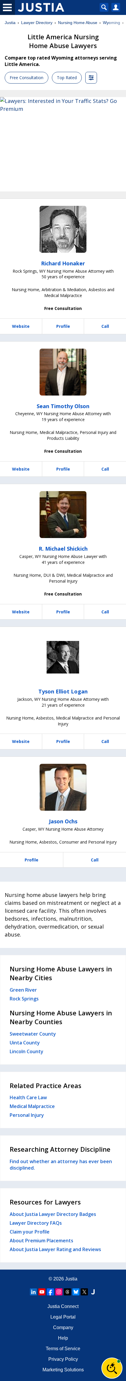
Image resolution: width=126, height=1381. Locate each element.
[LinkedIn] (33, 1291)
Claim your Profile (30, 1232)
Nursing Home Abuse (77, 22)
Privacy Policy (63, 1359)
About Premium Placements (41, 1240)
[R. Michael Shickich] (63, 514)
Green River (23, 990)
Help (63, 1338)
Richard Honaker (63, 263)
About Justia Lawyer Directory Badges (53, 1214)
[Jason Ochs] (63, 787)
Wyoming (111, 22)
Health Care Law (28, 1097)
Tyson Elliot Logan (63, 691)
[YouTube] (41, 1291)
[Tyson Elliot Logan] (63, 657)
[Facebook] (50, 1291)
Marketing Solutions (63, 1369)
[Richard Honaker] (63, 229)
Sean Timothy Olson (63, 406)
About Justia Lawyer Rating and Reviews (55, 1249)
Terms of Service (63, 1348)
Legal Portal (63, 1316)
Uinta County (25, 1042)
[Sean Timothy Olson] (63, 372)
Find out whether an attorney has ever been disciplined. (61, 1164)
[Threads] (67, 1291)
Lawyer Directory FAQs (36, 1223)
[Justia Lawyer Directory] (92, 1291)
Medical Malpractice (32, 1106)
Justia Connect (63, 1306)
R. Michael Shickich (63, 548)
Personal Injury (27, 1115)
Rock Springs (24, 998)
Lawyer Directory (36, 22)
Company (63, 1327)
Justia (10, 22)
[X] (84, 1291)
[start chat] (111, 1368)
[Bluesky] (75, 1291)
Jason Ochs (63, 821)
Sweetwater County (33, 1034)
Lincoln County (26, 1051)
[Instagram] (58, 1291)
